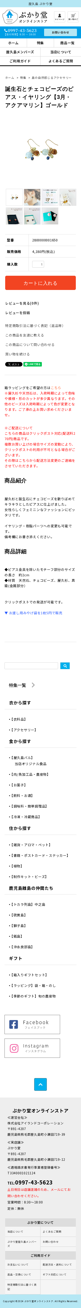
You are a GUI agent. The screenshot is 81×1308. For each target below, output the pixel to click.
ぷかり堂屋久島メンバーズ (21, 1244)
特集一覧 (18, 685)
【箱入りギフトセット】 (32, 974)
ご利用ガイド (20, 60)
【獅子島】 (21, 925)
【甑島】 (19, 936)
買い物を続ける (17, 354)
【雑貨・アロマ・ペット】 (33, 844)
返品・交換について (19, 1274)
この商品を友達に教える (24, 335)
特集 (40, 42)
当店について (61, 51)
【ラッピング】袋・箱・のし (35, 985)
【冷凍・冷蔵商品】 (28, 816)
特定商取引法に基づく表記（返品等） (35, 325)
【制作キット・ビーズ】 (32, 876)
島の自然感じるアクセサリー (52, 77)
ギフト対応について (55, 1274)
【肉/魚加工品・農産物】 (32, 774)
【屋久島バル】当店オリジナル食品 (31, 760)
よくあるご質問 (60, 60)
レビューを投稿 (17, 312)
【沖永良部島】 (25, 946)
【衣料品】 (21, 719)
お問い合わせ (51, 1241)
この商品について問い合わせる (30, 344)
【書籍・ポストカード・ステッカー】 (42, 855)
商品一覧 (67, 42)
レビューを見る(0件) (22, 303)
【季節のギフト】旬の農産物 (35, 996)
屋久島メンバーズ (20, 51)
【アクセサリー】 (26, 729)
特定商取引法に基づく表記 (21, 1287)
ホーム (13, 42)
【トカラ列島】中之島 (30, 904)
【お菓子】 (21, 784)
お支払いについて (18, 1264)
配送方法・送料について (57, 1264)
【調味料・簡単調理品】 (32, 806)
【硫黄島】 (21, 915)
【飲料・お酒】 (25, 795)
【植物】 (19, 866)
